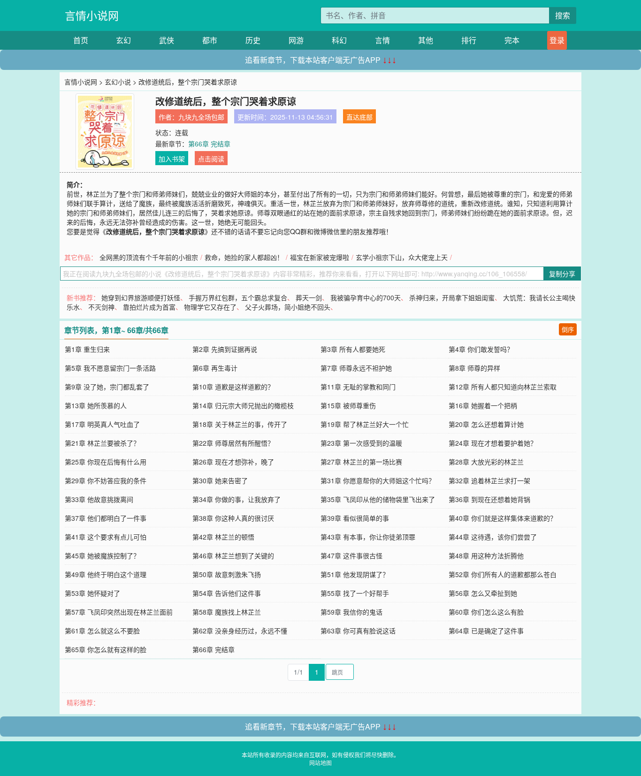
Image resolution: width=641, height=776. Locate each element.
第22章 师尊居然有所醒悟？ (233, 443)
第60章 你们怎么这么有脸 (486, 611)
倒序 (568, 329)
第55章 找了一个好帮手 (354, 593)
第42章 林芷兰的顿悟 (223, 536)
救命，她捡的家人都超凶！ (244, 257)
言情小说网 (92, 15)
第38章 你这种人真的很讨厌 (233, 518)
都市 (209, 40)
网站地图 (320, 763)
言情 (382, 40)
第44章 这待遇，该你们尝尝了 (493, 536)
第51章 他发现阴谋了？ (354, 574)
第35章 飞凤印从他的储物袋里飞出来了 (377, 499)
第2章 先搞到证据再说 (224, 349)
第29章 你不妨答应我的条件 (105, 480)
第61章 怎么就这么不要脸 (102, 630)
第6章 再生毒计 (214, 368)
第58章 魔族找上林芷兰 (226, 611)
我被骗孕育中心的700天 (365, 297)
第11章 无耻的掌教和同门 (358, 386)
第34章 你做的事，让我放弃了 (236, 499)
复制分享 (562, 273)
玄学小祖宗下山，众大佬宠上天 (402, 257)
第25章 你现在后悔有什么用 (105, 461)
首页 (80, 40)
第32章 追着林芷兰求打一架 (489, 480)
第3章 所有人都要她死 (352, 349)
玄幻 (123, 40)
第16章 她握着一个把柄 (483, 405)
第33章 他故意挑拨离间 (99, 499)
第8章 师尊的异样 (474, 368)
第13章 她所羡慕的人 (96, 405)
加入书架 (172, 158)
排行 (468, 40)
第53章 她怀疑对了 (92, 593)
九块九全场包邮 (201, 117)
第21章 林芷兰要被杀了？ (102, 443)
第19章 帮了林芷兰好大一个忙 (364, 424)
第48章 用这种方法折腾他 (486, 555)
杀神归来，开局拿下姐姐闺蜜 (452, 297)
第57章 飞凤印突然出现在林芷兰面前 (119, 611)
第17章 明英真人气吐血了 (102, 424)
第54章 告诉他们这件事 (226, 593)
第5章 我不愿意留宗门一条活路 (110, 368)
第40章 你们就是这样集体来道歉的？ (503, 518)
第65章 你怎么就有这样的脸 (105, 649)
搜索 (562, 15)
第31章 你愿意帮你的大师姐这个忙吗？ (377, 480)
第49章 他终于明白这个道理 (105, 574)
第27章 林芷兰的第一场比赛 (361, 461)
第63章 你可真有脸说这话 (358, 630)
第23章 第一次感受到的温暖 (361, 443)
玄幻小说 (118, 81)
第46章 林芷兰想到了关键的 (233, 555)
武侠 (166, 40)
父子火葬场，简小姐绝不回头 (287, 307)
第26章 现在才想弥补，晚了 (233, 461)
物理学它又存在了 (210, 307)
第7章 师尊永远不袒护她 (356, 368)
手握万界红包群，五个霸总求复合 (238, 297)
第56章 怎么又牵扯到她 (483, 593)
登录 (557, 40)
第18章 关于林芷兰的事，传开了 (239, 424)
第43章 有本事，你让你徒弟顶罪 (367, 536)
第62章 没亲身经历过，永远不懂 (239, 630)
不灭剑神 (101, 307)
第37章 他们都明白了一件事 (105, 518)
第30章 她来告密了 (220, 480)
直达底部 (359, 117)
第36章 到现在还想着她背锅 (489, 499)
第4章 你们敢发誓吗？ (481, 349)
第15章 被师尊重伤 (348, 405)
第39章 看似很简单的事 (354, 518)
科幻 (339, 40)
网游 (296, 40)
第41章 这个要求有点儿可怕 (105, 536)
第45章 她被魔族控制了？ (102, 555)
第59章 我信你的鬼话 (351, 611)
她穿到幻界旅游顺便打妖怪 (140, 297)
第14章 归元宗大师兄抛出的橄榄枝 (243, 405)
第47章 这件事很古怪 (351, 555)
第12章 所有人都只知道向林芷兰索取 (503, 386)
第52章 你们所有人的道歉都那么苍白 (503, 574)
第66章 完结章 (209, 143)
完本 (511, 40)
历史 (252, 40)
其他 (425, 40)
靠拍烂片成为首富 (149, 307)
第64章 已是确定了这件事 (486, 630)
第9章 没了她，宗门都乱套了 (107, 386)
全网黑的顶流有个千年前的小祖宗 (148, 257)
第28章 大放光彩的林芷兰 (486, 461)
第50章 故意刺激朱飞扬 (226, 574)
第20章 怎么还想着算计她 (486, 424)
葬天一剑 (309, 297)
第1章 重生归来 (87, 349)
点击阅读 (211, 158)
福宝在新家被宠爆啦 (319, 257)
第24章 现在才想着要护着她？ (493, 443)
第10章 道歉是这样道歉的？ (233, 386)
